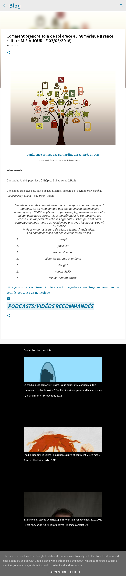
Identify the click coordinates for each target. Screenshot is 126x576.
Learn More (57, 572)
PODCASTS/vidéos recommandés (50, 306)
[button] (8, 52)
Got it (75, 572)
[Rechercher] (25, 6)
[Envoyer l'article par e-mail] (8, 298)
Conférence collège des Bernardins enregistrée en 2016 (63, 154)
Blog (15, 6)
